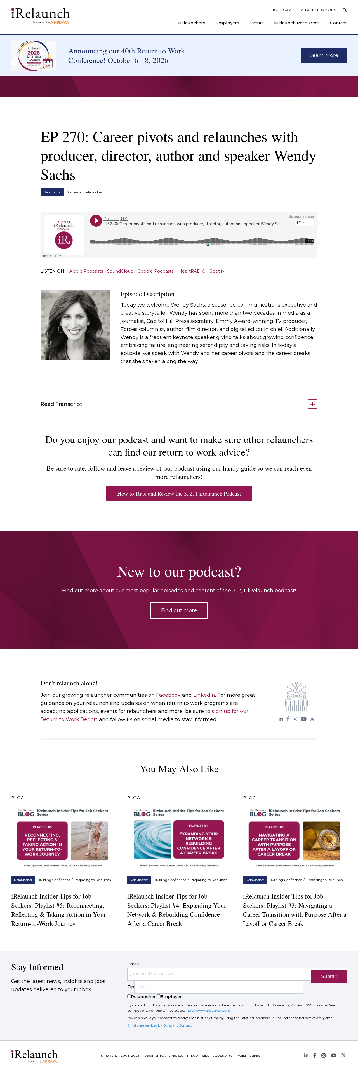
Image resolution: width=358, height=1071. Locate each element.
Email (133, 963)
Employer (171, 996)
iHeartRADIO (192, 271)
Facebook (168, 695)
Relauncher (52, 192)
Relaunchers (191, 22)
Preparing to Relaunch (92, 880)
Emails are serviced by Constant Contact (159, 1025)
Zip (130, 986)
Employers (227, 22)
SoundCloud (120, 271)
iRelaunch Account (319, 10)
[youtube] (303, 719)
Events (256, 22)
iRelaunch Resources (297, 22)
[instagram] (295, 719)
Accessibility (222, 1056)
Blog (17, 797)
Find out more (179, 610)
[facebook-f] (288, 719)
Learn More (324, 55)
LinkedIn (204, 695)
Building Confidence (53, 880)
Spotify (217, 271)
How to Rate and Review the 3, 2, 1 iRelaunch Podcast (179, 493)
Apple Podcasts (86, 271)
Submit (329, 976)
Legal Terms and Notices (163, 1056)
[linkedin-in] (280, 719)
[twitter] (312, 719)
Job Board (283, 10)
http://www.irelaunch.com (208, 1010)
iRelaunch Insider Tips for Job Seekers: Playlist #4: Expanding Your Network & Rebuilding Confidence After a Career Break (176, 910)
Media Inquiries (248, 1056)
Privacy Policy (198, 1056)
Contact (338, 22)
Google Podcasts (155, 271)
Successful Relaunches (84, 192)
